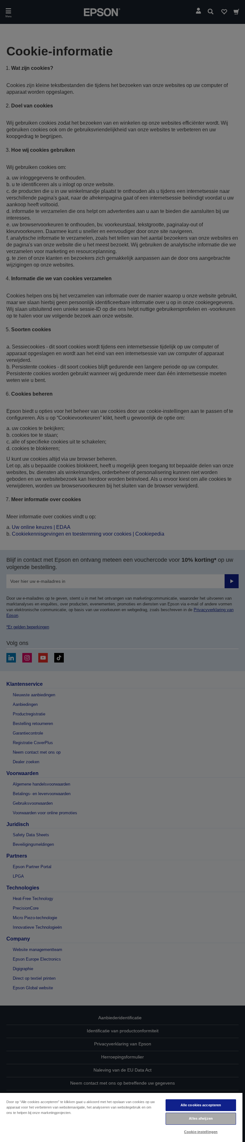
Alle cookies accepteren (201, 1105)
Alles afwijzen (201, 1118)
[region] (121, 1117)
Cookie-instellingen (201, 1132)
